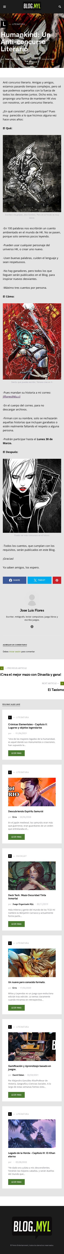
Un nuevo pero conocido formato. (26, 982)
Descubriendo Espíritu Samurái (25, 811)
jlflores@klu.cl (11, 396)
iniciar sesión (15, 651)
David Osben (18, 1075)
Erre (15, 817)
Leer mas (16, 753)
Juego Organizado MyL (23, 904)
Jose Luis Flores (12, 59)
